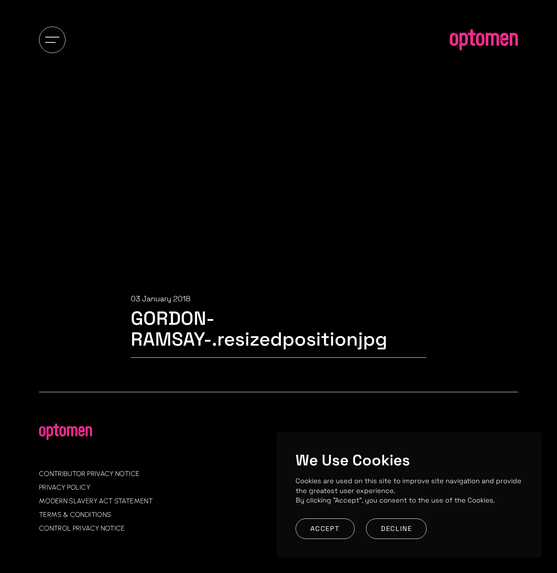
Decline (396, 528)
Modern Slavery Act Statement (96, 501)
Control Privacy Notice (82, 528)
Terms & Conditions (75, 514)
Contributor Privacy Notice (89, 474)
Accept (325, 528)
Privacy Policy (64, 487)
